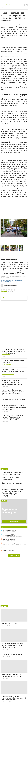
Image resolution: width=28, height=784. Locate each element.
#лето (13, 280)
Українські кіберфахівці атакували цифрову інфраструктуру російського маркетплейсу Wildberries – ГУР (14, 407)
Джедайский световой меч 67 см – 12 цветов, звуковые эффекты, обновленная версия (13, 645)
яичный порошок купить (10, 623)
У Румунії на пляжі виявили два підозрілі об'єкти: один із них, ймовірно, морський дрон (12, 417)
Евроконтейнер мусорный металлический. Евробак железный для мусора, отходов (14, 698)
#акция (20, 280)
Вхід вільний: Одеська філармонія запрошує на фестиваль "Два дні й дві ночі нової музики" (13, 351)
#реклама (3, 280)
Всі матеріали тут (14, 521)
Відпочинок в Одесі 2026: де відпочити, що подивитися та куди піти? (13, 371)
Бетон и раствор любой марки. (12, 654)
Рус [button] (26, 4)
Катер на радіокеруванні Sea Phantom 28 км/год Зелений (11, 675)
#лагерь (17, 280)
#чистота (2, 281)
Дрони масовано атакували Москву (13, 400)
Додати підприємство (14, 555)
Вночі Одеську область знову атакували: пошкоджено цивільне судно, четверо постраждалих (13, 392)
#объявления (8, 280)
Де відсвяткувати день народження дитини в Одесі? (13, 361)
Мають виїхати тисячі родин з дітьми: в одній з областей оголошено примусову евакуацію (13, 382)
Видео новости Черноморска (10, 511)
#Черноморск (8, 281)
